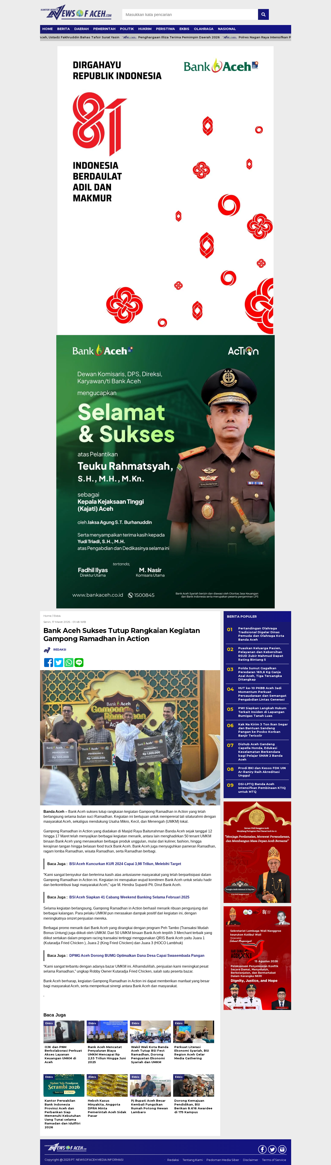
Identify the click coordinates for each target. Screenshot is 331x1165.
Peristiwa (165, 29)
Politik (127, 29)
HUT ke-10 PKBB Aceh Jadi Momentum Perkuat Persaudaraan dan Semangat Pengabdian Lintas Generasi (262, 693)
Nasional (227, 29)
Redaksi (173, 1160)
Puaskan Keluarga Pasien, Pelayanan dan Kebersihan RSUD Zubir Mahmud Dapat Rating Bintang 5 (260, 653)
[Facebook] (46, 660)
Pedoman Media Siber (222, 1160)
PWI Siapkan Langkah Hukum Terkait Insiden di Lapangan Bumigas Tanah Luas (262, 711)
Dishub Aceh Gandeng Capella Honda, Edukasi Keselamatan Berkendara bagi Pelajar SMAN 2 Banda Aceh (260, 751)
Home (47, 29)
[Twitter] (56, 660)
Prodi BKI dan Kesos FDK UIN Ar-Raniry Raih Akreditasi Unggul (262, 771)
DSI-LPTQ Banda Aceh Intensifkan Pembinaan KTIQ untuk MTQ (262, 787)
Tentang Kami (193, 1160)
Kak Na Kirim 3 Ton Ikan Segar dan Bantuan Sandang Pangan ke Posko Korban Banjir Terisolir (263, 730)
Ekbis (184, 29)
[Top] (316, 1158)
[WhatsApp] (67, 660)
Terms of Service (274, 1160)
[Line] (77, 660)
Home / (48, 615)
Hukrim (145, 29)
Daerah (81, 29)
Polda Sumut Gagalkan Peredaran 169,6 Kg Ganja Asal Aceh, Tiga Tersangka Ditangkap (260, 673)
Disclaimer (250, 1160)
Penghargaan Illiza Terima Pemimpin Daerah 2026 (156, 37)
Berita (63, 29)
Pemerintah (104, 29)
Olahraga (203, 29)
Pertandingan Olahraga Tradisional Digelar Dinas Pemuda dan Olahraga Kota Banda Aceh (261, 634)
